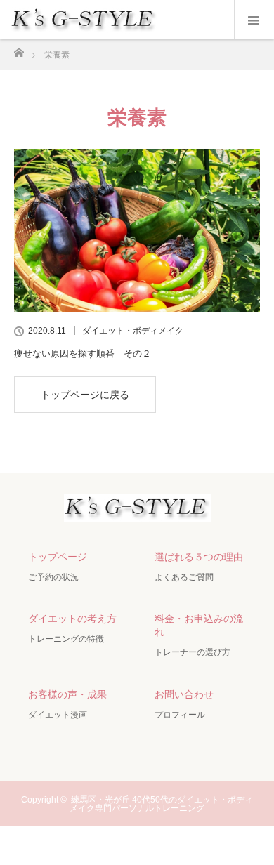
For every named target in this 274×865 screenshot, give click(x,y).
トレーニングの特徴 (66, 639)
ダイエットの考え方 (72, 618)
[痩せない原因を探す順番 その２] (137, 231)
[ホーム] (18, 49)
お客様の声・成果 (67, 694)
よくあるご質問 (184, 577)
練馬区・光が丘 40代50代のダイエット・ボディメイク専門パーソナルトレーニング (161, 804)
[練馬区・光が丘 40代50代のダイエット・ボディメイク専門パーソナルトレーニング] (137, 509)
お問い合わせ (184, 694)
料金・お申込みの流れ (199, 625)
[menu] (254, 19)
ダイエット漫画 (57, 715)
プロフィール (180, 715)
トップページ (57, 556)
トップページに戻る (85, 394)
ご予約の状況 (53, 577)
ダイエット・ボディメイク (132, 330)
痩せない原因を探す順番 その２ (82, 353)
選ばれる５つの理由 (199, 556)
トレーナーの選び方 (192, 652)
